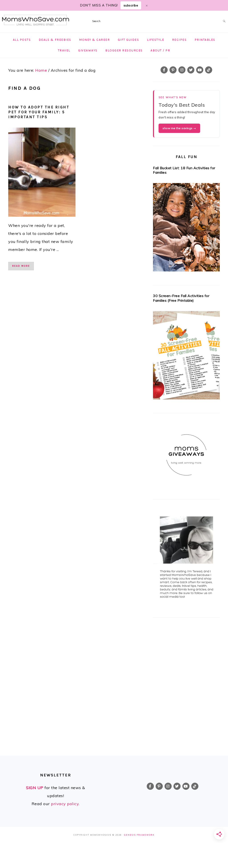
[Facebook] (164, 69)
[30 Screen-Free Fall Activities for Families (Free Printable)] (186, 356)
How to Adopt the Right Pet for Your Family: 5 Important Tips (38, 112)
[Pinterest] (173, 69)
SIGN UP (34, 787)
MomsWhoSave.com (35, 20)
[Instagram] (181, 69)
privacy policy (65, 803)
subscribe (131, 5)
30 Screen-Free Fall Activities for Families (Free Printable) (181, 298)
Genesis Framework (139, 835)
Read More (21, 266)
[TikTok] (208, 69)
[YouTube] (199, 69)
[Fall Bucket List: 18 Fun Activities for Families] (186, 228)
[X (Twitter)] (190, 69)
